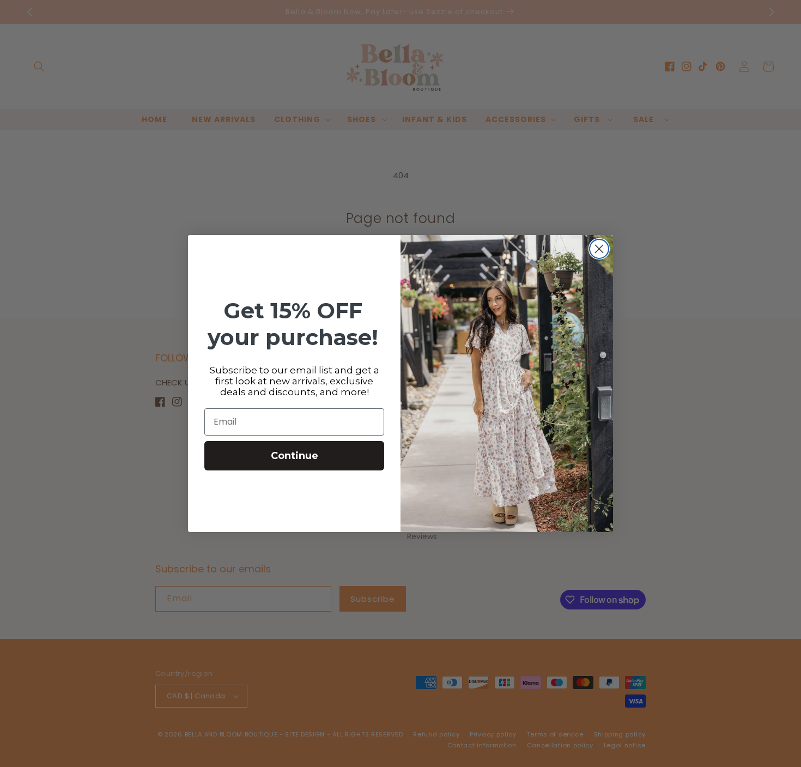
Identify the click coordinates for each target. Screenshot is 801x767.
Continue (294, 456)
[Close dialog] (599, 248)
